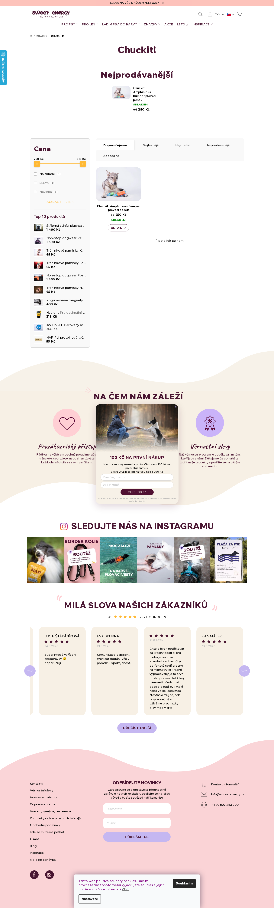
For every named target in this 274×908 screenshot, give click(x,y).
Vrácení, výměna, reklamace (50, 811)
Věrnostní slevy (41, 790)
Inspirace (37, 853)
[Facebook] (34, 874)
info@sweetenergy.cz (227, 794)
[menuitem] (70, 24)
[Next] (244, 671)
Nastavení (90, 899)
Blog (33, 846)
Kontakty (36, 783)
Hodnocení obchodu (45, 797)
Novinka (48, 192)
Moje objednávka (43, 859)
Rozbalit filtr (59, 202)
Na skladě (50, 174)
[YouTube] (222, 784)
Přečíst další (137, 728)
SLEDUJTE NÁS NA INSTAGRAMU (142, 526)
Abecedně (111, 156)
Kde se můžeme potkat (47, 832)
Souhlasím (184, 883)
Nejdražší (182, 145)
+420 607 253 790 (225, 805)
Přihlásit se (137, 837)
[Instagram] (49, 874)
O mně (35, 839)
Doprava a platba (42, 804)
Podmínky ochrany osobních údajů (55, 818)
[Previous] (30, 671)
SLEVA (47, 183)
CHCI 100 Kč (137, 492)
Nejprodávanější (217, 145)
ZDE (125, 889)
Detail (116, 228)
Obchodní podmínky (45, 825)
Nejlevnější (151, 145)
